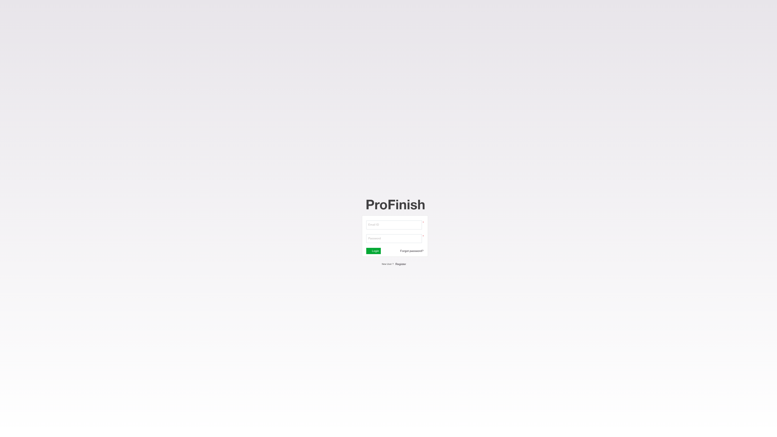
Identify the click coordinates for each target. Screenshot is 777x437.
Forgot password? (412, 250)
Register (400, 264)
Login (375, 250)
